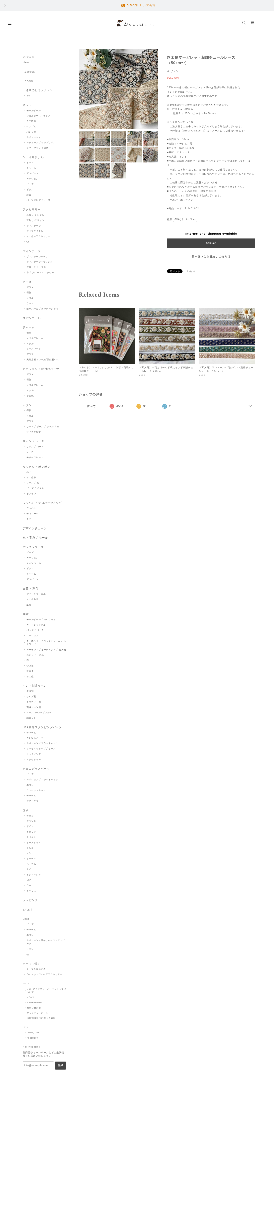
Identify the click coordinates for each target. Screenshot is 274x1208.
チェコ (30, 815)
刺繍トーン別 (33, 707)
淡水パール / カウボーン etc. (42, 308)
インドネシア (33, 874)
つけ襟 (30, 665)
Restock (29, 71)
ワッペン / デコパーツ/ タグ (42, 503)
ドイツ (30, 826)
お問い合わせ (34, 1007)
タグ (28, 519)
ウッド (30, 303)
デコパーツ (32, 173)
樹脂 (28, 292)
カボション (32, 178)
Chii (28, 241)
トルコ (30, 847)
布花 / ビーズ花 (35, 654)
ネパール (31, 858)
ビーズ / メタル (35, 488)
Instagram (33, 1032)
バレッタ (31, 131)
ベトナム (31, 863)
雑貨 (28, 194)
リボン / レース (33, 441)
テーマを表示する (36, 969)
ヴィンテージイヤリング (39, 261)
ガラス (30, 287)
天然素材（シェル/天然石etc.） (43, 359)
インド (30, 853)
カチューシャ (33, 137)
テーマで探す (32, 964)
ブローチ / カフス (36, 267)
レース (30, 452)
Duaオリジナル (33, 157)
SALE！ (28, 909)
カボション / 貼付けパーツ (41, 369)
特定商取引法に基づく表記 (41, 1018)
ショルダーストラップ (38, 115)
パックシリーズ (33, 547)
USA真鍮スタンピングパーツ (42, 727)
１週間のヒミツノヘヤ (38, 90)
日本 (28, 885)
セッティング (33, 754)
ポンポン (31, 493)
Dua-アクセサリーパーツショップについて (46, 991)
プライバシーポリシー (39, 1013)
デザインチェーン (35, 528)
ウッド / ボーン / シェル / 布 (42, 426)
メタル (30, 297)
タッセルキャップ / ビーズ (41, 748)
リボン (30, 949)
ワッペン (31, 508)
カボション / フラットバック (42, 743)
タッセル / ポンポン (36, 467)
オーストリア (33, 842)
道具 (28, 604)
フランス (31, 821)
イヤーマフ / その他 (37, 147)
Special (28, 81)
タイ (28, 869)
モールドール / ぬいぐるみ (41, 619)
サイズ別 (31, 696)
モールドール (33, 110)
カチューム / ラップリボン (41, 142)
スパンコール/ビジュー (39, 712)
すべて (91, 406)
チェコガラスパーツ (36, 768)
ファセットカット (36, 790)
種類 (169, 219)
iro (28, 95)
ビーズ (30, 184)
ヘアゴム (31, 126)
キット (27, 105)
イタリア (31, 831)
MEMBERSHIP (34, 1002)
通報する (191, 271)
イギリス (31, 890)
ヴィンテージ (33, 225)
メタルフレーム (34, 338)
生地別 (30, 691)
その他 (30, 395)
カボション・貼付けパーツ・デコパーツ (45, 942)
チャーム (31, 168)
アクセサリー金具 (36, 594)
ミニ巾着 (31, 121)
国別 (26, 810)
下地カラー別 (33, 701)
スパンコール (32, 318)
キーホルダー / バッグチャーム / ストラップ (46, 642)
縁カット (31, 717)
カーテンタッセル (36, 624)
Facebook (32, 1037)
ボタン (30, 189)
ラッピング (30, 900)
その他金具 (32, 599)
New (26, 62)
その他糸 (31, 477)
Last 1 (27, 919)
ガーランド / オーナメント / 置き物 (46, 649)
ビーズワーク (33, 348)
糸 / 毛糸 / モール (35, 537)
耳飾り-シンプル (35, 214)
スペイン (31, 837)
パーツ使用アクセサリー (39, 200)
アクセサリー (32, 209)
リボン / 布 (32, 482)
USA (28, 879)
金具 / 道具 (30, 588)
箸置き (30, 671)
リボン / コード (35, 446)
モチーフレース (34, 457)
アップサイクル (34, 230)
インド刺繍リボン (35, 685)
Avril (29, 472)
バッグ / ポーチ (35, 630)
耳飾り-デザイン (35, 220)
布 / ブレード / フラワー (40, 272)
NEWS (30, 997)
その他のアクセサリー (38, 236)
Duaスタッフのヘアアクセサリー (44, 974)
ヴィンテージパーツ (37, 256)
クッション (32, 635)
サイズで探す (33, 432)
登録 (60, 1065)
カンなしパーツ (34, 737)
